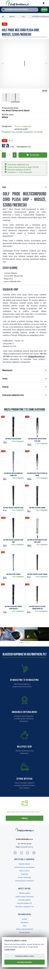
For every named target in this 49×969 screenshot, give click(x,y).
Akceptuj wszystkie (24, 962)
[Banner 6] (29, 642)
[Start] (3, 16)
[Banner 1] (20, 642)
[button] (4, 64)
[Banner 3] (23, 642)
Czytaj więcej (9, 949)
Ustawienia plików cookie (24, 956)
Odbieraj (24, 818)
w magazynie (23, 126)
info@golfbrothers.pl (26, 847)
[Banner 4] (25, 642)
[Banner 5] (27, 642)
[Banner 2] (21, 642)
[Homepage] (17, 3)
